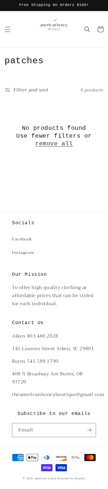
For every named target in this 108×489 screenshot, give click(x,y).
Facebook (22, 239)
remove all (54, 143)
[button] (7, 29)
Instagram (23, 252)
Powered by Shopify (71, 478)
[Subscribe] (89, 430)
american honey (45, 478)
